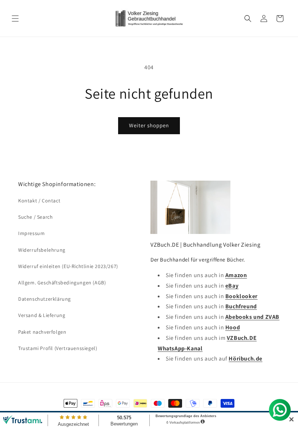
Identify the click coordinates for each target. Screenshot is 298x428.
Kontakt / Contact (39, 200)
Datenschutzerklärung (44, 299)
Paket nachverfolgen (42, 332)
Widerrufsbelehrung (41, 250)
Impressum (31, 233)
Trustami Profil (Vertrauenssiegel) (57, 348)
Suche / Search (35, 217)
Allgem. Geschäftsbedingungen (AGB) (62, 282)
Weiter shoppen (149, 125)
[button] (15, 18)
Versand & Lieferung (41, 315)
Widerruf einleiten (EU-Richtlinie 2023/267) (68, 266)
